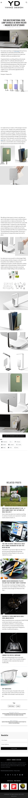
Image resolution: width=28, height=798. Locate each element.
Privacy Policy (17, 770)
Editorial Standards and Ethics (7, 770)
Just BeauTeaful (6, 689)
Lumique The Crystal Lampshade (11, 655)
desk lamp (16, 51)
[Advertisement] (14, 14)
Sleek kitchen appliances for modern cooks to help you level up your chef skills (14, 722)
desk (2, 140)
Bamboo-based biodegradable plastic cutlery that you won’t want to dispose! (14, 582)
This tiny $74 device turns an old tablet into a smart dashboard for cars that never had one (13, 545)
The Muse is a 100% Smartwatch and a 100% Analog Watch (13, 617)
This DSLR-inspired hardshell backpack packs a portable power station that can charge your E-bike (14, 713)
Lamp (18, 706)
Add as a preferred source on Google (14, 435)
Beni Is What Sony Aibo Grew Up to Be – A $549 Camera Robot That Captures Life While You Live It (13, 510)
